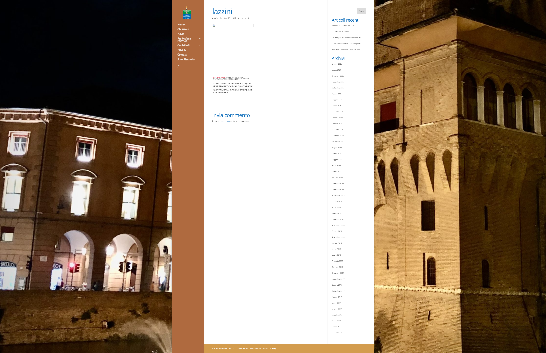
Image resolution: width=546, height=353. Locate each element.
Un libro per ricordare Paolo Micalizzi (346, 37)
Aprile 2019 (336, 207)
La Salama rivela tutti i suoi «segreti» (346, 43)
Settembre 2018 (338, 237)
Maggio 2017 (337, 315)
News (180, 34)
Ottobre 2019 (337, 201)
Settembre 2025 (338, 88)
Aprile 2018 (336, 249)
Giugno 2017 (337, 309)
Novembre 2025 (338, 82)
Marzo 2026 (336, 70)
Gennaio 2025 (337, 117)
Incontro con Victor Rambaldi (343, 25)
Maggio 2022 (337, 159)
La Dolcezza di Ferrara (340, 31)
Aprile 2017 (336, 321)
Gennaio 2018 (337, 267)
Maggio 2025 (337, 100)
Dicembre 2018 (338, 219)
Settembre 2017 (338, 291)
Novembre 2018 (338, 225)
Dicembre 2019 (338, 189)
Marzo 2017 (336, 327)
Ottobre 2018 (337, 231)
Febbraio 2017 (337, 333)
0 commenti (244, 18)
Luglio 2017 (336, 303)
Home (181, 24)
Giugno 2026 (337, 64)
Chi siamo (183, 29)
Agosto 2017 (337, 297)
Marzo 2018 (336, 255)
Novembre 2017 (338, 279)
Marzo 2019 (336, 213)
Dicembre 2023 (338, 135)
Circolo (218, 18)
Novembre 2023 (338, 141)
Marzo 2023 (336, 153)
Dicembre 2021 (338, 183)
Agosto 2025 (337, 94)
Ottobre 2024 (337, 123)
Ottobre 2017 (337, 285)
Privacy (181, 50)
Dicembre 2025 (338, 76)
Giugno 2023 (337, 147)
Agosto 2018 (337, 243)
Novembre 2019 (338, 195)
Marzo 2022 (336, 171)
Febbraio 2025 (337, 112)
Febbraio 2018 (337, 261)
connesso (226, 121)
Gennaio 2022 (337, 177)
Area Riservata (186, 59)
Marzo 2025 (336, 106)
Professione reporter (184, 40)
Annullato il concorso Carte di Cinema (346, 49)
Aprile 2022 (336, 165)
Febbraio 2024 (337, 129)
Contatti (182, 55)
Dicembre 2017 (338, 273)
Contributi (183, 45)
